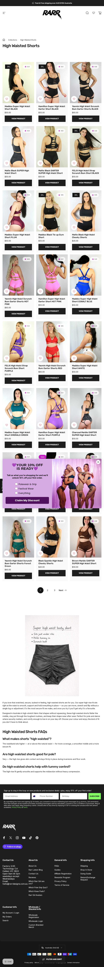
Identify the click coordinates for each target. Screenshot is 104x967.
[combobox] (35, 796)
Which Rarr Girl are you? (36, 882)
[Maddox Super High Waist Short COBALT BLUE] (85, 275)
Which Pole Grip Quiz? (38, 887)
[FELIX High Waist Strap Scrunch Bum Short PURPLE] (18, 341)
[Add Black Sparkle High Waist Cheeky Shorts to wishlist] (40, 553)
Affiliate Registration (63, 874)
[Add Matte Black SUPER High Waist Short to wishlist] (7, 163)
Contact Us (33, 874)
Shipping (84, 866)
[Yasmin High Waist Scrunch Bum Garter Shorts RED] (52, 341)
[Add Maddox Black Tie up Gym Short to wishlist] (40, 227)
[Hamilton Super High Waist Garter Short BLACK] (52, 82)
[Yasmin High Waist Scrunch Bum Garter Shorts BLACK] (85, 82)
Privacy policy (28, 962)
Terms (25, 807)
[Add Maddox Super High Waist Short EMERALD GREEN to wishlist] (7, 425)
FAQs (56, 866)
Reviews (32, 877)
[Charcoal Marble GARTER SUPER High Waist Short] (85, 408)
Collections (12, 40)
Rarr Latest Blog (36, 870)
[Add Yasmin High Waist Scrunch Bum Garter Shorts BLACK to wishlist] (74, 99)
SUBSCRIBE (95, 796)
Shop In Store (86, 870)
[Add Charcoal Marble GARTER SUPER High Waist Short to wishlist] (74, 425)
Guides (57, 870)
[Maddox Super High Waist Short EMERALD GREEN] (18, 408)
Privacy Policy (16, 807)
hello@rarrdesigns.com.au (15, 884)
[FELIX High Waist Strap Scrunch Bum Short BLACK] (85, 146)
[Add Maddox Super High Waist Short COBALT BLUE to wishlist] (74, 291)
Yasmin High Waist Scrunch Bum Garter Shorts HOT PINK (18, 301)
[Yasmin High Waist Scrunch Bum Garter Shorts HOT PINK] (18, 275)
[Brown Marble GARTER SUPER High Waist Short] (85, 537)
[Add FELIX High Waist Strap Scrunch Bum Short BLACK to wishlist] (74, 163)
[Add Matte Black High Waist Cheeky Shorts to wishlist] (74, 227)
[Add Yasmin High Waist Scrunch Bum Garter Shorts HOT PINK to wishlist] (7, 291)
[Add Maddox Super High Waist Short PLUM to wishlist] (7, 227)
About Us (33, 866)
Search (5, 920)
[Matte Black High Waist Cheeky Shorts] (85, 210)
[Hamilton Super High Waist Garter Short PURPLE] (52, 408)
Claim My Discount (27, 500)
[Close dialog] (98, 462)
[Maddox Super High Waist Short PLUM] (18, 210)
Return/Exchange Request (87, 878)
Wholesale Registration (34, 916)
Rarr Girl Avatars (35, 895)
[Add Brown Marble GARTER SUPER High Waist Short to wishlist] (74, 553)
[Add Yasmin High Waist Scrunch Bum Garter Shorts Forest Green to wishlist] (7, 553)
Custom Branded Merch (36, 926)
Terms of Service (61, 885)
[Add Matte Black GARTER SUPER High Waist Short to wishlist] (40, 163)
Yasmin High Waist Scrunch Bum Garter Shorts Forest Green (18, 563)
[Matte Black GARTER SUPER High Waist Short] (52, 146)
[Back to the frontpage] (4, 40)
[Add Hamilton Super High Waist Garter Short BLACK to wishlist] (40, 99)
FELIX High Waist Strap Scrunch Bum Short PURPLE (16, 368)
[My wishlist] (93, 13)
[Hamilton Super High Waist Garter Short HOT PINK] (52, 275)
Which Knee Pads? (37, 891)
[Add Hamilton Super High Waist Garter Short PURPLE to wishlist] (40, 425)
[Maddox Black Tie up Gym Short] (52, 210)
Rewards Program (62, 877)
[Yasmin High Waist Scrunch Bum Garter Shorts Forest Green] (18, 537)
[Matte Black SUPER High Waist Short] (18, 146)
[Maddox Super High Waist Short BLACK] (18, 82)
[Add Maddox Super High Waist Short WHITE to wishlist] (74, 358)
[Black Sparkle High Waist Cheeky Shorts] (52, 537)
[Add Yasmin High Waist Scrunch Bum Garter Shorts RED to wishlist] (40, 358)
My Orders (7, 917)
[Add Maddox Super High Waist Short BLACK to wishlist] (7, 99)
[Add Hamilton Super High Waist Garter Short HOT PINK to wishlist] (40, 291)
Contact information (73, 962)
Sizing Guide (85, 874)
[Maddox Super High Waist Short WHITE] (85, 341)
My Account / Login (11, 913)
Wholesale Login (36, 921)
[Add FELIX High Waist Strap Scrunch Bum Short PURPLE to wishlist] (7, 358)
